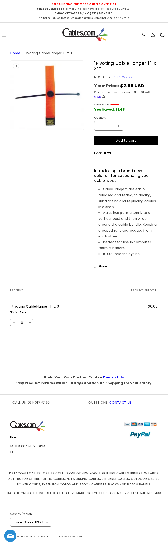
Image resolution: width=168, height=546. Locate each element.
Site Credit (77, 536)
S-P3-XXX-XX (123, 77)
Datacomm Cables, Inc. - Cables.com (45, 536)
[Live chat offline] (10, 536)
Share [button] (102, 266)
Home (15, 53)
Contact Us (113, 377)
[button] (144, 34)
